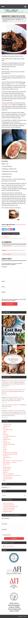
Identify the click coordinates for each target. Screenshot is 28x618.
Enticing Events (7, 442)
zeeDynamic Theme (22, 616)
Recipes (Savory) (7, 467)
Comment (4, 266)
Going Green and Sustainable (10, 452)
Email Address (5, 518)
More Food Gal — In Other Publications (12, 460)
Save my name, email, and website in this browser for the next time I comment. (14, 300)
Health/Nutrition (7, 457)
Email (3, 286)
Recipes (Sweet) (15, 233)
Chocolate (5, 434)
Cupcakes (5, 437)
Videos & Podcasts (7, 478)
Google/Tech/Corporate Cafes (10, 454)
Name (3, 281)
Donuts (5, 441)
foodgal (18, 19)
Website (4, 292)
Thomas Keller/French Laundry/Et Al (12, 475)
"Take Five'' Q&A (7, 424)
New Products (6, 464)
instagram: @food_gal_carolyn (10, 506)
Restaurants (6, 470)
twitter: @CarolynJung (8, 504)
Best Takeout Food (7, 429)
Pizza (4, 465)
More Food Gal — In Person (10, 462)
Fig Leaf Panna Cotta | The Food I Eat (16, 250)
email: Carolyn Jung (8, 503)
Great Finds (6, 455)
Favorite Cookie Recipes (9, 444)
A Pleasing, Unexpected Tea (14, 397)
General (8, 233)
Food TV (5, 446)
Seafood (5, 472)
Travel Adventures (7, 477)
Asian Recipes (6, 426)
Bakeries (5, 428)
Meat (4, 459)
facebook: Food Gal (7, 511)
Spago (3, 104)
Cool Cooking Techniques (9, 436)
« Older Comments (7, 245)
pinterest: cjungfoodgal (9, 508)
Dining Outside (7, 439)
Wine (4, 480)
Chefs (4, 433)
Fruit (3, 233)
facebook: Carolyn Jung (8, 509)
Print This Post (5, 237)
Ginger (4, 451)
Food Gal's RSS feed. (9, 546)
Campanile (10, 104)
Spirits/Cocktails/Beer (8, 473)
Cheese (5, 431)
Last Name (4, 529)
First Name (4, 523)
